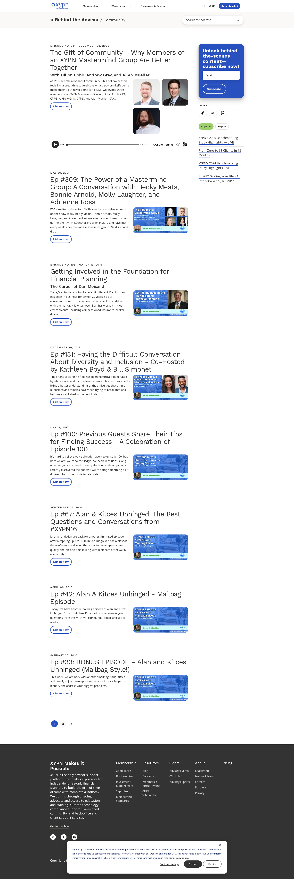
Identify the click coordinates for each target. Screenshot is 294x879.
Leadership (202, 771)
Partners (200, 787)
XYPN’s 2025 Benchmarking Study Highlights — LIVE (218, 140)
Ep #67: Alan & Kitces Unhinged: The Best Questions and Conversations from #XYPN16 (115, 521)
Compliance (123, 771)
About (200, 763)
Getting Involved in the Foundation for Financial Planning (109, 275)
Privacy (199, 793)
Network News (205, 776)
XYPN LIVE (175, 776)
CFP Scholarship (150, 793)
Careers (200, 782)
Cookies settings (169, 864)
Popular (206, 126)
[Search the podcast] (238, 19)
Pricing (227, 763)
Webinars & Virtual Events (151, 784)
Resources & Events (153, 6)
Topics (222, 126)
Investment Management (124, 784)
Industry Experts (179, 782)
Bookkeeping (124, 776)
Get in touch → (229, 6)
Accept (193, 863)
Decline (212, 863)
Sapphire (122, 791)
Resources (150, 763)
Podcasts (148, 776)
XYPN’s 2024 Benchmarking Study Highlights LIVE (218, 165)
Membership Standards (124, 799)
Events (174, 763)
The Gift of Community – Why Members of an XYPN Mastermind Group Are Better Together (117, 60)
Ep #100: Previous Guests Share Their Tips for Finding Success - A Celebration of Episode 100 (116, 441)
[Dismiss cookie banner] (220, 845)
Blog (145, 771)
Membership (90, 6)
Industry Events (179, 771)
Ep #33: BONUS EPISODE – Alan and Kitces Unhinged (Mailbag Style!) (118, 666)
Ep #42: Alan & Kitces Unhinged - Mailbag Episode (115, 598)
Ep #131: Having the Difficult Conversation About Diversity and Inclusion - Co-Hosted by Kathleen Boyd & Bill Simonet (117, 361)
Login (212, 5)
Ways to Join (119, 6)
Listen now (61, 106)
